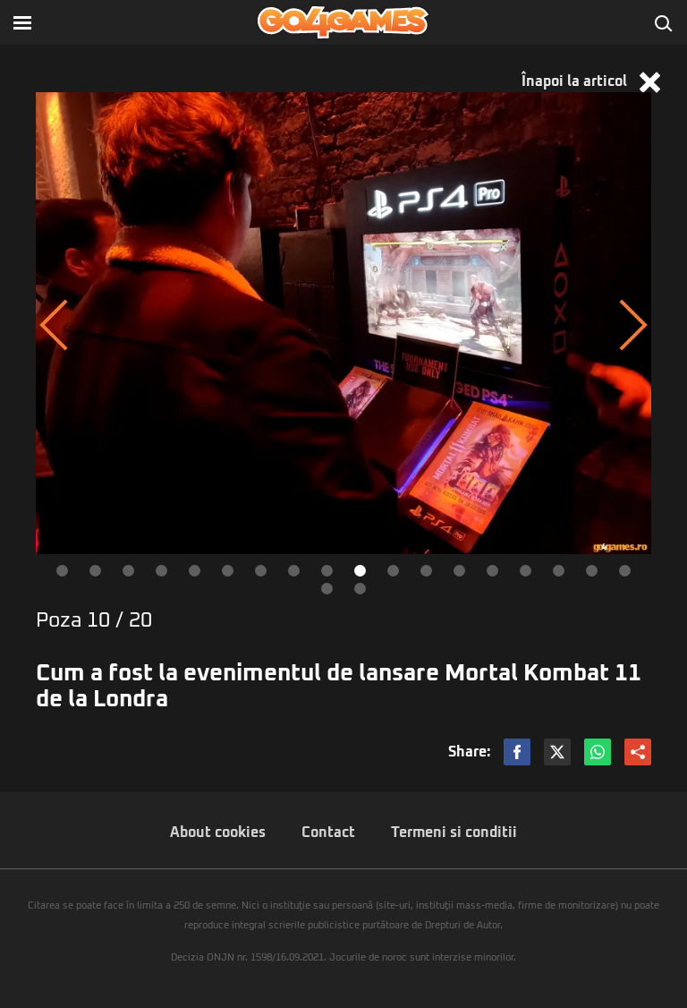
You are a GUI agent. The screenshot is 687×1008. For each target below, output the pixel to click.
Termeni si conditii (454, 832)
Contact (328, 832)
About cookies (218, 832)
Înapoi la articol (576, 81)
